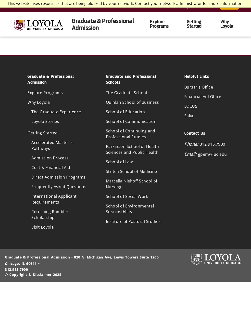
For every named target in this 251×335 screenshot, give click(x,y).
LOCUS (191, 106)
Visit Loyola (42, 227)
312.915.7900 (212, 144)
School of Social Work (127, 196)
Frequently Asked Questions (58, 186)
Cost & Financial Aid (50, 167)
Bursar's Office (198, 87)
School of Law (119, 162)
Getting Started (194, 24)
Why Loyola (226, 24)
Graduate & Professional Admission (103, 24)
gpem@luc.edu (212, 154)
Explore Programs (159, 24)
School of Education (125, 112)
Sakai (189, 115)
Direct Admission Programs (58, 177)
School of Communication (131, 121)
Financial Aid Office (202, 96)
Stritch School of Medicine (131, 171)
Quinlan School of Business (132, 102)
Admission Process (50, 158)
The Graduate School (126, 92)
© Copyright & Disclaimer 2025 (33, 274)
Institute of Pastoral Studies (133, 221)
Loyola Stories (45, 121)
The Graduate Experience (56, 112)
